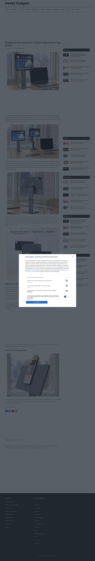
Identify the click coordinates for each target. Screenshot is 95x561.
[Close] (73, 257)
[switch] (66, 281)
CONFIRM (37, 302)
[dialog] (47, 280)
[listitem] (47, 277)
